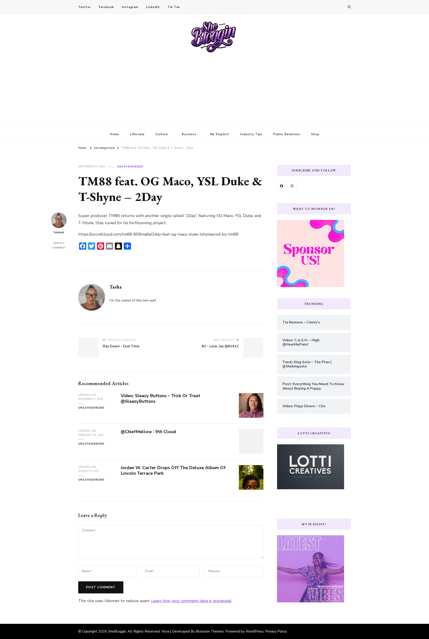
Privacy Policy (276, 631)
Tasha (58, 232)
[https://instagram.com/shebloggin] (292, 185)
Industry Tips (251, 134)
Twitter (84, 7)
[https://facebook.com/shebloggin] (281, 185)
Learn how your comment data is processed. (191, 600)
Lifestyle (137, 134)
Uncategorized (130, 166)
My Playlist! (219, 134)
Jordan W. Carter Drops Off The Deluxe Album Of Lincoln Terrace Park (173, 470)
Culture (162, 134)
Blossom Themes (210, 631)
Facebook (106, 7)
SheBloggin (117, 631)
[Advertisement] (214, 86)
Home (114, 134)
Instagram (130, 7)
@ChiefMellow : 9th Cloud (148, 432)
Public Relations (286, 134)
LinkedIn (153, 7)
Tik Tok (174, 7)
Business (189, 134)
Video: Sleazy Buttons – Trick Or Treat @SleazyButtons (160, 398)
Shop (315, 134)
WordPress (255, 631)
